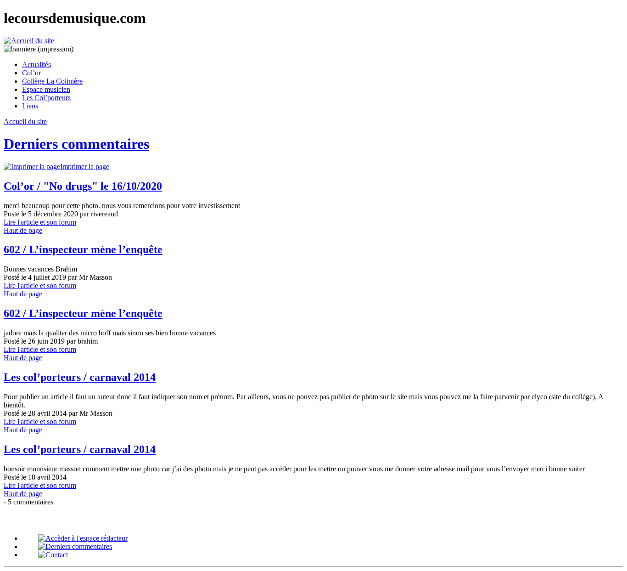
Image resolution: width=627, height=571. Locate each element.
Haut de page (23, 230)
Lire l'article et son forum (40, 222)
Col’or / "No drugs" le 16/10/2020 (83, 186)
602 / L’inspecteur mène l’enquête (83, 249)
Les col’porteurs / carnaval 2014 (80, 377)
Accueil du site (25, 121)
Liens (30, 106)
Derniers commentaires (76, 144)
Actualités (36, 64)
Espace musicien (46, 89)
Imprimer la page (84, 166)
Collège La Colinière (52, 81)
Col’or (31, 73)
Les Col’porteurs (46, 98)
